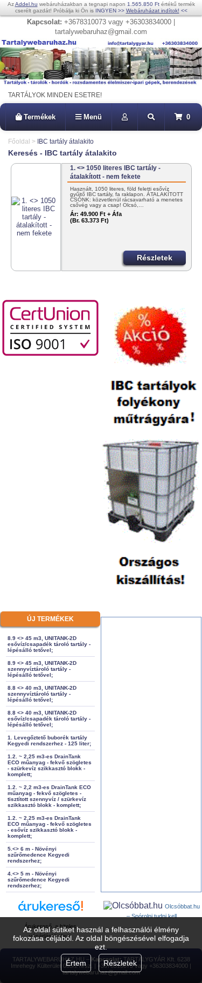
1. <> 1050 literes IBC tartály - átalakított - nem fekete (115, 172)
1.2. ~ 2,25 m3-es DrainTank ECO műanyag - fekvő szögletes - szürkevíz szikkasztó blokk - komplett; (50, 765)
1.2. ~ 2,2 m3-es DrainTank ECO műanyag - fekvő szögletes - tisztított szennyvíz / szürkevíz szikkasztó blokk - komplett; (49, 796)
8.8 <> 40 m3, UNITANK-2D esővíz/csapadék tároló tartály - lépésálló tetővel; (49, 719)
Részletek (120, 963)
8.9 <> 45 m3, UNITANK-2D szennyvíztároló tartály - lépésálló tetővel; (42, 669)
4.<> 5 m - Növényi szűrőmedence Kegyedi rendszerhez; (38, 879)
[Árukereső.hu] (50, 911)
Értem (76, 963)
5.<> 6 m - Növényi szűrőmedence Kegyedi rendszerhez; (38, 855)
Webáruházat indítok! (152, 11)
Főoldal (19, 141)
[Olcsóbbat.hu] (134, 905)
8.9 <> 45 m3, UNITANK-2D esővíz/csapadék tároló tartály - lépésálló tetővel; (49, 644)
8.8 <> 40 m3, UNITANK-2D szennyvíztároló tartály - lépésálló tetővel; (42, 694)
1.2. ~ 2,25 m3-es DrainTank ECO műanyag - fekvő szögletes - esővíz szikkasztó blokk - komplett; (50, 827)
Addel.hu (26, 4)
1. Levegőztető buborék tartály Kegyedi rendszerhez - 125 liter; (49, 740)
